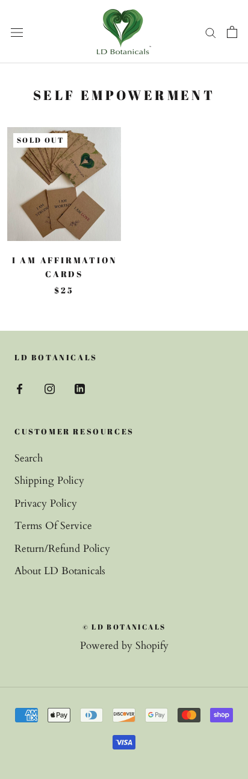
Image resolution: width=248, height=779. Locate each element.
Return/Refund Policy (62, 548)
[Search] (210, 31)
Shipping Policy (49, 480)
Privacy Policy (45, 503)
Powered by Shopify (124, 645)
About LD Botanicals (59, 571)
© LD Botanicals (124, 626)
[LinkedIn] (80, 388)
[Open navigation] (17, 32)
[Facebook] (19, 388)
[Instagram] (50, 388)
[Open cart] (232, 31)
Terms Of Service (53, 526)
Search (28, 458)
